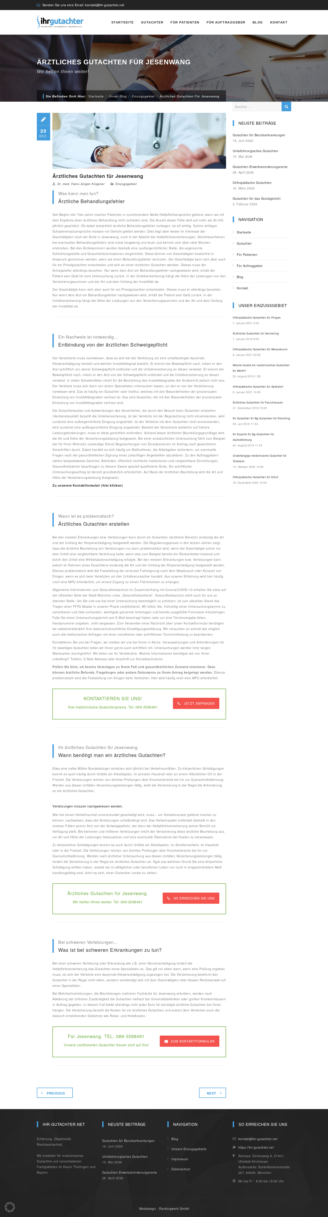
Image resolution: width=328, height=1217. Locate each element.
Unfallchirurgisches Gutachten (255, 151)
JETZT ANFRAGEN (199, 703)
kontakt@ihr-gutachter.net (104, 5)
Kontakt (279, 22)
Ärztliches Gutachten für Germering (256, 333)
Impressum (179, 1159)
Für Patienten (184, 22)
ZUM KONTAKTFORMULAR (193, 1041)
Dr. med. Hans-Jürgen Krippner (81, 184)
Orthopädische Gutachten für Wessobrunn (260, 349)
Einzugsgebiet (126, 184)
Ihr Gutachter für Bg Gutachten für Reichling (261, 418)
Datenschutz (180, 1169)
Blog (258, 22)
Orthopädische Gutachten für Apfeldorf (258, 386)
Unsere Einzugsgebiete (189, 1149)
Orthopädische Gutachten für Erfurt (255, 477)
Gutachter (152, 22)
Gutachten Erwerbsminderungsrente (260, 166)
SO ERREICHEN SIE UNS (194, 898)
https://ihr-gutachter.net (256, 1147)
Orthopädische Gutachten (252, 182)
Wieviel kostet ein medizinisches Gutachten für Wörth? (261, 367)
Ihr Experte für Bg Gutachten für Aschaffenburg (253, 436)
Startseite (122, 22)
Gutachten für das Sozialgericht (257, 198)
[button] (10, 1207)
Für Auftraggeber (226, 22)
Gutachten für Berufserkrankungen (259, 135)
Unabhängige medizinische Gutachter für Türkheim (260, 458)
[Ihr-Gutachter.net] (60, 22)
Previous (56, 1093)
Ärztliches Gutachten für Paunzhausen (258, 402)
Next (211, 1093)
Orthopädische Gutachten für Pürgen (257, 317)
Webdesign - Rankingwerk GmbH (164, 1208)
